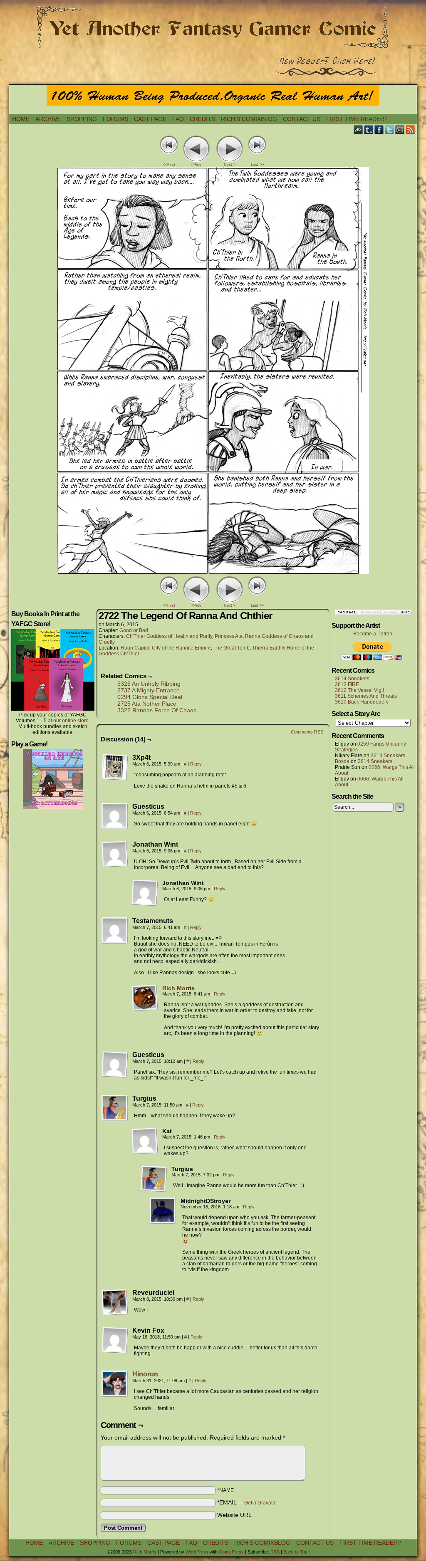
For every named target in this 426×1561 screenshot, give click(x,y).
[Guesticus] (115, 816)
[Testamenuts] (115, 930)
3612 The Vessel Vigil (359, 690)
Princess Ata (229, 636)
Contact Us (301, 119)
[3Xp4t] (115, 767)
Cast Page (150, 119)
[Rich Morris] (144, 1009)
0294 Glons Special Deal (149, 697)
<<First (169, 165)
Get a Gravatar (260, 1503)
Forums (115, 119)
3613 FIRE (347, 684)
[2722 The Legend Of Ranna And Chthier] (213, 572)
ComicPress (231, 1551)
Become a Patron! (373, 634)
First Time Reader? (357, 119)
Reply (196, 763)
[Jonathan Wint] (115, 854)
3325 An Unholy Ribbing (149, 683)
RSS (410, 129)
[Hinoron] (115, 1395)
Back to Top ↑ (297, 1551)
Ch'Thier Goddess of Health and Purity (169, 636)
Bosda (342, 761)
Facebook (379, 129)
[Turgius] (115, 1108)
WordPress (197, 1551)
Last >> (257, 165)
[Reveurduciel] (115, 1302)
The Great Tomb (231, 648)
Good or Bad (133, 630)
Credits (202, 119)
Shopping (82, 119)
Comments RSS (307, 731)
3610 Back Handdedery (362, 702)
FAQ (178, 119)
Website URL (234, 1515)
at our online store (68, 721)
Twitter (389, 129)
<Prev (196, 165)
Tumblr (369, 129)
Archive (48, 119)
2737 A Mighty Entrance (148, 690)
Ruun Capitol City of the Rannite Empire (166, 648)
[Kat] (144, 1141)
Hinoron (145, 1374)
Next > (229, 165)
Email (400, 129)
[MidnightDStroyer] (163, 1211)
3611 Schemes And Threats (366, 696)
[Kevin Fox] (115, 1340)
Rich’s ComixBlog (249, 119)
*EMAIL (247, 1502)
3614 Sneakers (352, 679)
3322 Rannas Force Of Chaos (156, 710)
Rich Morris (178, 988)
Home (21, 119)
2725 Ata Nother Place (146, 703)
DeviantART (358, 129)
